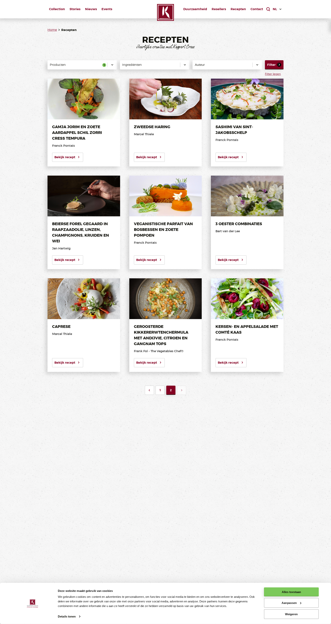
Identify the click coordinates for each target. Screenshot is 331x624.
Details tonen (67, 616)
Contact (257, 9)
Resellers (219, 9)
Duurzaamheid (195, 9)
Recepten (238, 9)
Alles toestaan (291, 592)
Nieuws (91, 9)
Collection (57, 9)
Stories (75, 9)
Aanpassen (289, 602)
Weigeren (291, 614)
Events (107, 9)
